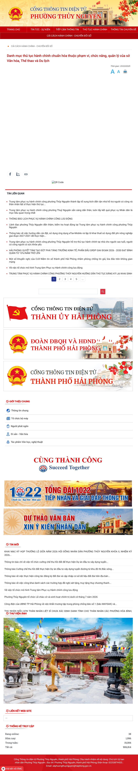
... (83, 279)
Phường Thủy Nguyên (65, 16)
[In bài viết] (125, 71)
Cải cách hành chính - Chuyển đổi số (32, 46)
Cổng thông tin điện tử (58, 9)
